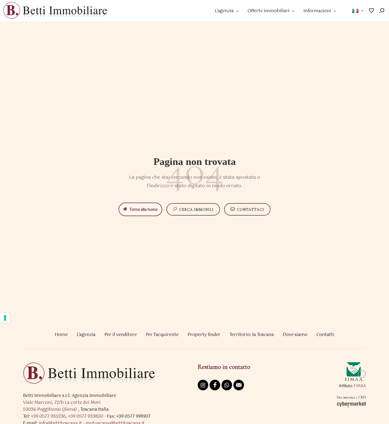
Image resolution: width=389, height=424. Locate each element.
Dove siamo (295, 334)
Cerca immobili (196, 209)
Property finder (204, 334)
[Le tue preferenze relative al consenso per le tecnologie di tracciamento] (5, 318)
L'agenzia (86, 334)
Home (61, 334)
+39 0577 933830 (85, 416)
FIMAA (360, 386)
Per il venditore (121, 334)
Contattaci (250, 209)
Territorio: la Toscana (251, 334)
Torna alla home (143, 210)
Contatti (325, 334)
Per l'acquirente (162, 334)
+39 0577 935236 (48, 416)
